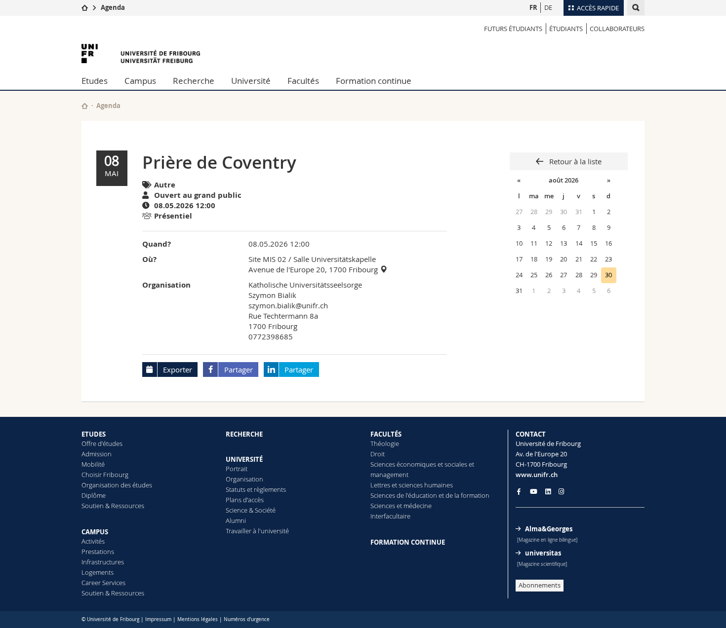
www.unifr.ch (537, 474)
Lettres (380, 484)
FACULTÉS (386, 434)
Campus (140, 80)
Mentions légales (197, 619)
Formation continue (373, 80)
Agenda (113, 7)
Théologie (384, 443)
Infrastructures (102, 561)
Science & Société (251, 510)
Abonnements (540, 585)
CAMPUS (94, 531)
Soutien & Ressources (112, 505)
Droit (377, 453)
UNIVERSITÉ (244, 459)
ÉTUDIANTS (566, 28)
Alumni (236, 520)
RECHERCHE (244, 434)
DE (548, 7)
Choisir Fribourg (104, 474)
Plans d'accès (245, 499)
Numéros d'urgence (247, 619)
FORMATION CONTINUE (407, 542)
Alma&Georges (548, 528)
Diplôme (93, 495)
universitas (543, 553)
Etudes (94, 80)
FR (533, 7)
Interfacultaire (390, 516)
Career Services (103, 582)
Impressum (158, 619)
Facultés (303, 80)
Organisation (244, 479)
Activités (93, 541)
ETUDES (93, 434)
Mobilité (93, 464)
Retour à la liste (574, 161)
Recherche (193, 80)
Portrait (236, 468)
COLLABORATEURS (617, 28)
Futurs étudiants (513, 28)
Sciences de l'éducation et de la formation (429, 495)
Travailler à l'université (257, 530)
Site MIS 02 (267, 259)
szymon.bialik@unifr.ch (288, 305)
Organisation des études (116, 484)
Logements (97, 572)
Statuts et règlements (256, 489)
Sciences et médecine (401, 505)
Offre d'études (101, 443)
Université (251, 80)
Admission (96, 453)
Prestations (97, 551)
